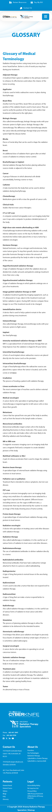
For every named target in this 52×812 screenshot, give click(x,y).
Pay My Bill (38, 2)
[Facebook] (3, 738)
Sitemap (31, 810)
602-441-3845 (13, 732)
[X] (6, 738)
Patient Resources (19, 2)
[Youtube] (13, 738)
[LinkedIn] (9, 738)
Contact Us (28, 8)
